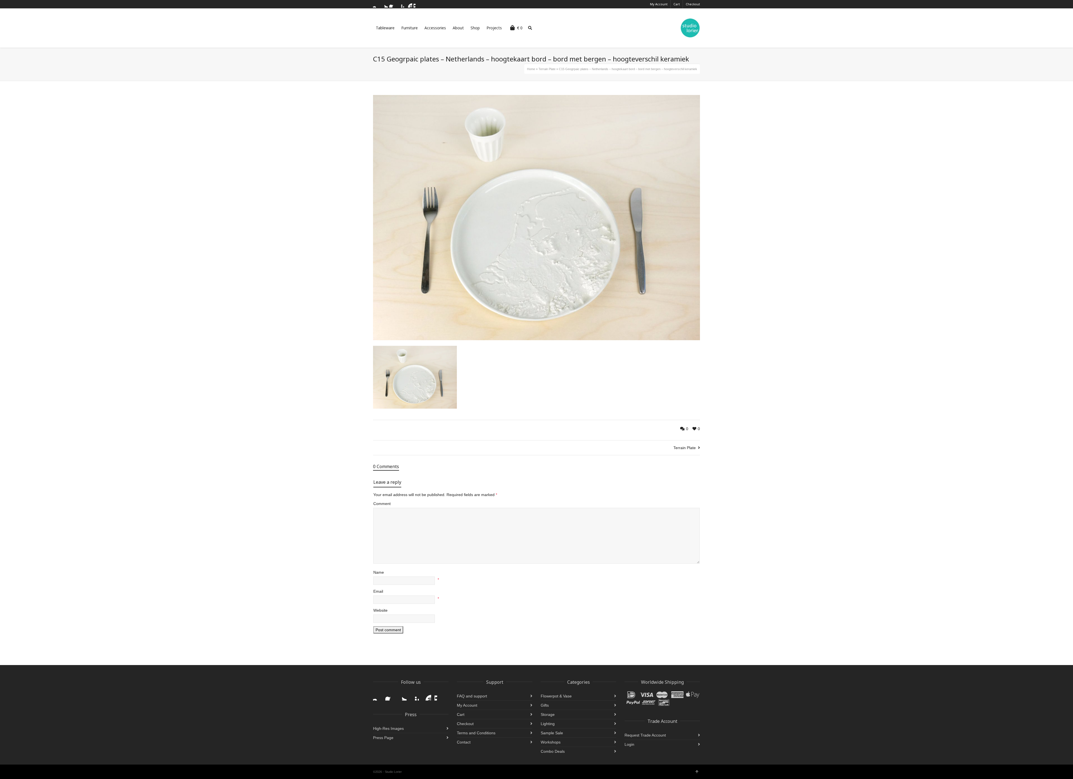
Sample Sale (552, 733)
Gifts (545, 705)
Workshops (551, 742)
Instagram (376, 4)
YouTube (408, 4)
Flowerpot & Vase (556, 696)
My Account (659, 4)
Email (378, 591)
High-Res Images (388, 728)
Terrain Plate (547, 69)
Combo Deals (553, 751)
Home (531, 69)
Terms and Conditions (476, 733)
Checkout (693, 4)
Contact (464, 742)
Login (629, 744)
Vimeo (417, 4)
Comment (382, 503)
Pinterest (400, 4)
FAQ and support (472, 696)
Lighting (548, 723)
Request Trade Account (645, 735)
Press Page (383, 737)
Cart (676, 4)
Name (378, 572)
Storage (548, 714)
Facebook (392, 4)
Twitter (384, 4)
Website (380, 610)
